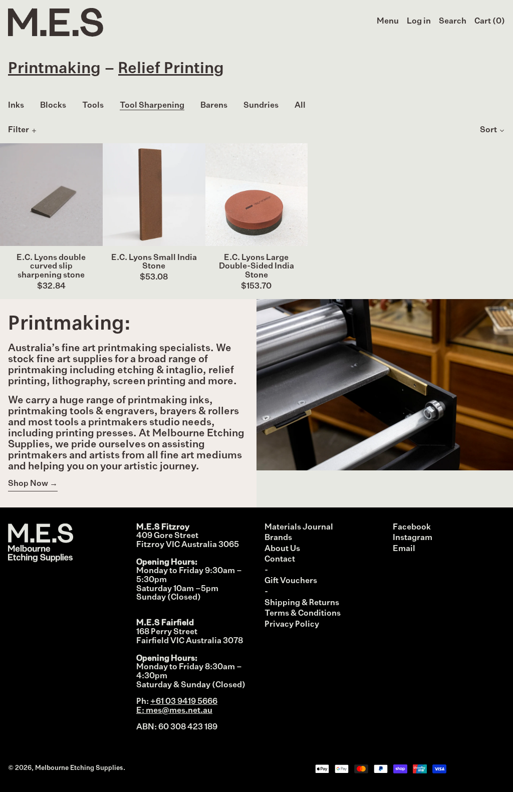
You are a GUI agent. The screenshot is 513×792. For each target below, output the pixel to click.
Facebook (412, 527)
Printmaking (54, 69)
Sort (488, 130)
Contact (280, 560)
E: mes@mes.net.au (174, 711)
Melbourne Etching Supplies (79, 768)
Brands (278, 538)
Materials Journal (299, 527)
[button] (452, 22)
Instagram (412, 538)
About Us (282, 549)
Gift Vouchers (291, 581)
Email (404, 549)
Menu (388, 22)
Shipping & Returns (302, 603)
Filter (18, 130)
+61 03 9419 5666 (183, 702)
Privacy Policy (292, 625)
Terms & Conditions (303, 614)
